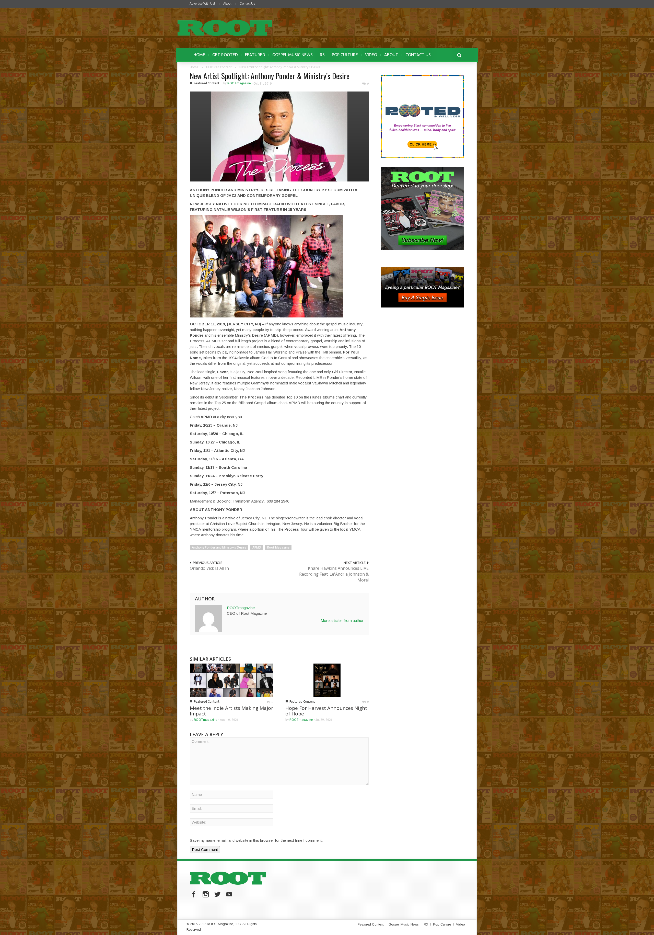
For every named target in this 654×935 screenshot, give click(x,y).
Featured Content (219, 67)
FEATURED (255, 54)
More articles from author (342, 620)
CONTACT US (418, 54)
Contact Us (247, 3)
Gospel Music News (404, 924)
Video (460, 924)
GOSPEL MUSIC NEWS (292, 54)
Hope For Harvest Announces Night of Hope (326, 711)
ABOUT (391, 54)
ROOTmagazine (239, 83)
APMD (256, 547)
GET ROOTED (225, 54)
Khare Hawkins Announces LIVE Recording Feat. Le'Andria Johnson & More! (334, 574)
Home (194, 67)
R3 (322, 54)
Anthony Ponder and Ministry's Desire (219, 547)
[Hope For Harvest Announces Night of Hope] (327, 680)
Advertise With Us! (202, 3)
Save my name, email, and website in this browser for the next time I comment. (256, 840)
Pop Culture (442, 924)
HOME (199, 54)
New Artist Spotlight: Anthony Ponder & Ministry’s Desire (269, 76)
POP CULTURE (345, 54)
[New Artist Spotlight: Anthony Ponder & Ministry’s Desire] (279, 136)
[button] (459, 54)
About (227, 3)
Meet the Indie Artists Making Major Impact (231, 711)
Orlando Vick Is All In (209, 568)
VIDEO (371, 54)
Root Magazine (278, 547)
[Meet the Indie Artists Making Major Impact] (231, 680)
